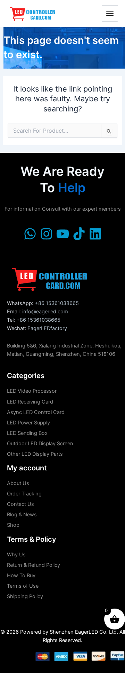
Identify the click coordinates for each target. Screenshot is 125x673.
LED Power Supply (28, 423)
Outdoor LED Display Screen (40, 443)
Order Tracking (24, 494)
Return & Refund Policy (33, 565)
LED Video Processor (32, 391)
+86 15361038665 (57, 303)
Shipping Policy (25, 596)
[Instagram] (46, 234)
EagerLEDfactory (47, 328)
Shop (13, 525)
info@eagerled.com (45, 311)
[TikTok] (79, 234)
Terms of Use (23, 586)
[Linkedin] (95, 234)
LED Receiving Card (30, 402)
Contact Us (20, 504)
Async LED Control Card (36, 412)
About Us (18, 483)
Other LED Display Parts (35, 454)
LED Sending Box (27, 433)
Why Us (16, 554)
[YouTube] (63, 234)
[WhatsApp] (30, 234)
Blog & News (22, 514)
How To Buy (21, 575)
